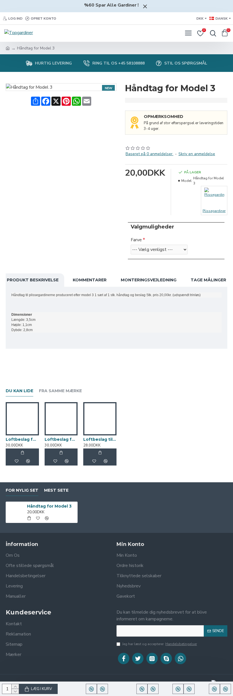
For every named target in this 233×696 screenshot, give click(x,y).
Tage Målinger (208, 279)
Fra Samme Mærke (60, 390)
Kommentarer (90, 279)
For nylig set (22, 490)
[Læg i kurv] (22, 452)
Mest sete (56, 490)
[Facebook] (123, 658)
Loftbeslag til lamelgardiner (99, 439)
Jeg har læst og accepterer (159, 644)
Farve (136, 240)
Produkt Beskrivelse (33, 279)
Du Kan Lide (19, 390)
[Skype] (166, 658)
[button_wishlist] (16, 461)
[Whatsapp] (180, 658)
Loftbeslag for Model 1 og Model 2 (22, 439)
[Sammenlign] (28, 461)
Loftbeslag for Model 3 (61, 439)
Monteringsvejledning (148, 279)
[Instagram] (152, 658)
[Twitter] (137, 658)
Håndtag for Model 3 (49, 506)
